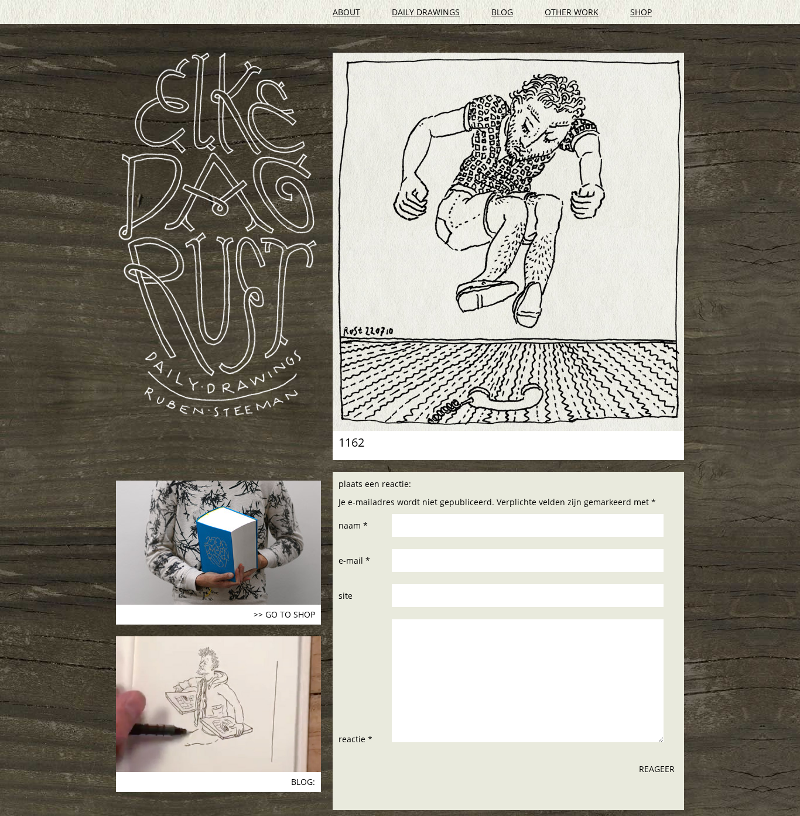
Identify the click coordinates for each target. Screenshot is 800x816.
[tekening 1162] (508, 242)
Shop (641, 12)
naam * (353, 525)
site (346, 595)
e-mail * (354, 560)
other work (572, 12)
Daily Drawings (426, 12)
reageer (657, 768)
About (346, 12)
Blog (502, 12)
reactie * (355, 739)
